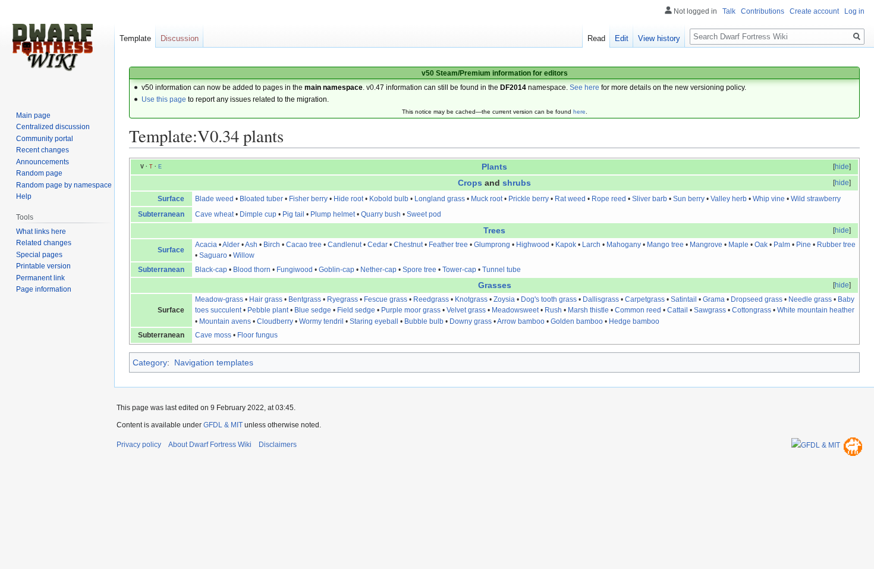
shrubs (516, 182)
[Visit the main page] (52, 47)
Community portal (44, 139)
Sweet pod (424, 214)
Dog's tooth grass (549, 299)
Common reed (638, 310)
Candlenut (344, 244)
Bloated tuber (261, 199)
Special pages (39, 255)
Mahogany (623, 244)
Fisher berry (308, 199)
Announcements (42, 162)
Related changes (43, 243)
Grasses (494, 285)
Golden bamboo (577, 321)
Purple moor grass (411, 310)
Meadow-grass (219, 299)
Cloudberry (275, 321)
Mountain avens (225, 321)
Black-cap (211, 269)
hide (842, 166)
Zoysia (504, 299)
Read (596, 38)
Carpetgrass (645, 299)
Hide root (348, 199)
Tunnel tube (501, 269)
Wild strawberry (816, 199)
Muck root (486, 199)
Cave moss (213, 335)
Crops (470, 182)
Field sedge (356, 310)
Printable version (43, 266)
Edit (621, 38)
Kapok (565, 244)
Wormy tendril (321, 321)
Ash (251, 244)
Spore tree (419, 269)
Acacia (206, 244)
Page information (43, 289)
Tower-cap (459, 269)
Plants (494, 166)
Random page (39, 173)
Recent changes (42, 150)
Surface (171, 199)
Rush (553, 310)
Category (150, 362)
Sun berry (689, 199)
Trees (494, 230)
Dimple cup (258, 214)
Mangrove (706, 244)
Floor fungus (257, 335)
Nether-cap (378, 269)
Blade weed (214, 199)
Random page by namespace (64, 185)
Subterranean (161, 214)
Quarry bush (381, 214)
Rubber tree (836, 244)
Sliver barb (649, 199)
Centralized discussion (53, 127)
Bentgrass (304, 299)
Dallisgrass (601, 299)
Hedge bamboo (634, 321)
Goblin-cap (336, 269)
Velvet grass (466, 310)
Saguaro (213, 255)
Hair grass (265, 299)
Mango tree (665, 244)
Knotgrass (471, 299)
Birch (271, 244)
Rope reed (609, 199)
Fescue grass (385, 299)
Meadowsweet (515, 310)
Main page (33, 115)
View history (659, 38)
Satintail (684, 299)
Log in (854, 11)
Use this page (164, 99)
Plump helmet (332, 214)
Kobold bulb (388, 199)
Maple (738, 244)
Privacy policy (139, 444)
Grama (714, 299)
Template (135, 38)
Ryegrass (342, 299)
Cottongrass (751, 310)
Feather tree (448, 244)
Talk (728, 11)
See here (584, 87)
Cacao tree (304, 244)
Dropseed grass (756, 299)
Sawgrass (710, 310)
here (579, 111)
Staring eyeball (374, 321)
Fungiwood (294, 269)
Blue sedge (312, 310)
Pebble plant (267, 310)
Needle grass (810, 299)
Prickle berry (528, 199)
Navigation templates (213, 362)
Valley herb (728, 199)
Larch (591, 244)
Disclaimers (278, 444)
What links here (41, 231)
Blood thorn (252, 269)
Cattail (677, 310)
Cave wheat (214, 214)
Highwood (532, 244)
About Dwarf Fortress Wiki (209, 444)
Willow (243, 255)
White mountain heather (815, 310)
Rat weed (570, 199)
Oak (761, 244)
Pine (803, 244)
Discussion (180, 38)
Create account (814, 11)
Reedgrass (431, 299)
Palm (782, 244)
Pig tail (293, 214)
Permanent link (40, 278)
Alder (231, 244)
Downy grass (470, 321)
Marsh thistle (588, 310)
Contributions (762, 11)
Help (24, 196)
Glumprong (492, 244)
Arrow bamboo (521, 321)
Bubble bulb (424, 321)
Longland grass (439, 199)
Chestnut (408, 244)
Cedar (377, 244)
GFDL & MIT (223, 425)
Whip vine (769, 199)
